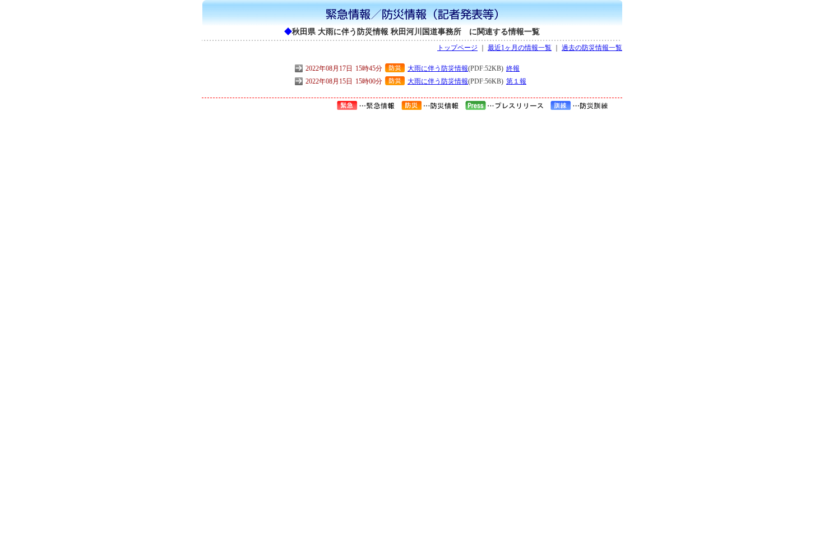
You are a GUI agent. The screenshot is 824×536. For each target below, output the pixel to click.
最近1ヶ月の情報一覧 (520, 48)
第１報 (516, 81)
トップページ (457, 48)
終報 (513, 68)
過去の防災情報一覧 (592, 48)
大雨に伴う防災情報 (438, 68)
